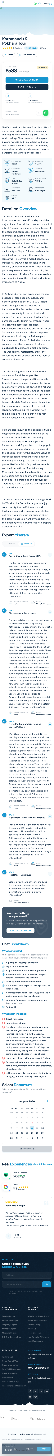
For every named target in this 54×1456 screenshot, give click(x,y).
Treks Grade (7, 1377)
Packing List (7, 1357)
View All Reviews (42, 1164)
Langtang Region (9, 1324)
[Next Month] (48, 1101)
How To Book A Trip (10, 1382)
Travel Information (10, 1365)
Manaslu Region (9, 1329)
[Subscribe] (46, 1284)
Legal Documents (35, 1341)
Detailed (28, 544)
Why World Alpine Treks (38, 1316)
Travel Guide (8, 1445)
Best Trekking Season (11, 1369)
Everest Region (8, 1316)
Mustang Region (9, 1333)
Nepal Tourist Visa (10, 1361)
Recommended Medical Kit (14, 1386)
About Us (32, 1329)
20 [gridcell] (32, 1128)
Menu (46, 3)
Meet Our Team (34, 1333)
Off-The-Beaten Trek (11, 1337)
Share (10, 54)
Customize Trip (18, 930)
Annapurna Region (10, 1320)
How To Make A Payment (38, 1337)
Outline (12, 544)
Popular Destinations (13, 1439)
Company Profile (33, 1439)
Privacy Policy (34, 1324)
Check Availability (26, 80)
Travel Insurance (9, 1373)
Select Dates (25, 1149)
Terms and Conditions (37, 1320)
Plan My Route (27, 87)
